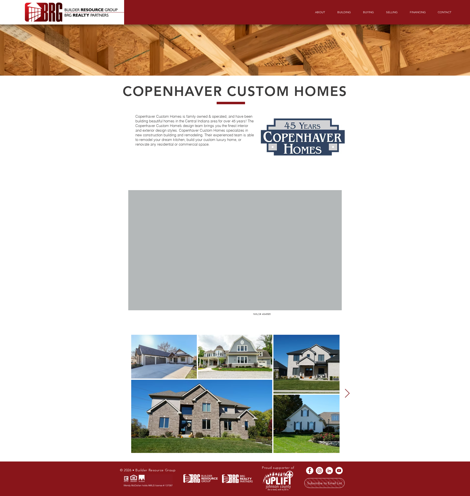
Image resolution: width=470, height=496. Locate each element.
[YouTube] (339, 470)
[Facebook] (309, 470)
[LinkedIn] (329, 470)
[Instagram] (319, 470)
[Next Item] (347, 393)
